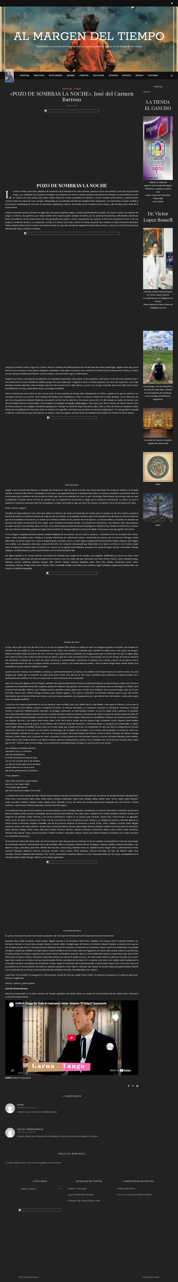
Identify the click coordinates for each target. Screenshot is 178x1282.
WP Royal (34, 1277)
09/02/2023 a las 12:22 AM (26, 1108)
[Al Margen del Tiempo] (9, 75)
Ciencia (83, 75)
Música (126, 75)
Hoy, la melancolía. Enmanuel (80, 1194)
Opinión (113, 75)
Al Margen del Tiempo (89, 36)
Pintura (24, 75)
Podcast (153, 75)
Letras (71, 75)
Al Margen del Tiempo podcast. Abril (84, 1200)
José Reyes (122, 1194)
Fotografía (55, 75)
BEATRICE (130, 1188)
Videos (139, 75)
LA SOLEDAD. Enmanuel (140, 1194)
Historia (67, 89)
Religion (39, 75)
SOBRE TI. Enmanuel (77, 1188)
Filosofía (98, 75)
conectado (31, 1162)
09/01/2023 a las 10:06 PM (26, 1132)
